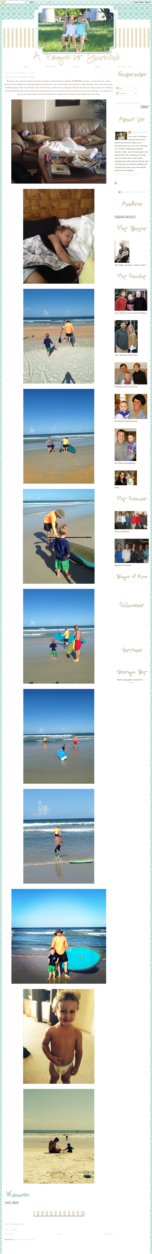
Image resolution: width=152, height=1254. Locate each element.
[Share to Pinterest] (17, 1202)
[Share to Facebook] (14, 1202)
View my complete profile (127, 174)
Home (26, 66)
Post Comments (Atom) (25, 1239)
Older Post (109, 1234)
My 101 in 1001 (124, 66)
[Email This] (5, 1202)
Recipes (75, 66)
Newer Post (9, 1234)
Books (98, 66)
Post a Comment (11, 1230)
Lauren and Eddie (139, 132)
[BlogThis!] (8, 1202)
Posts (120, 88)
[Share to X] (11, 1202)
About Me (50, 66)
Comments (122, 93)
